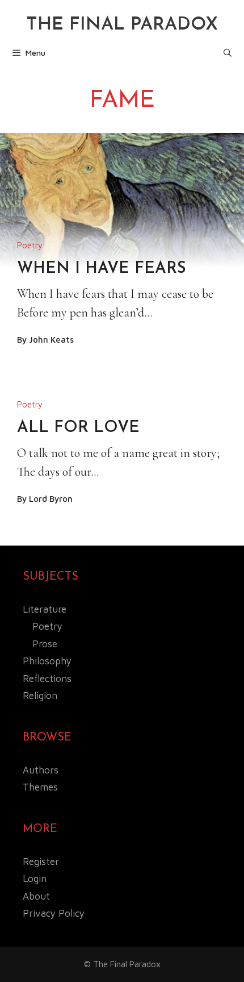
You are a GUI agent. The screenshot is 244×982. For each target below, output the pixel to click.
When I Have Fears (101, 269)
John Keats (51, 339)
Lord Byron (51, 499)
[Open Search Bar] (227, 53)
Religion (40, 695)
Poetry (30, 245)
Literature (44, 609)
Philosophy (47, 661)
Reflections (47, 678)
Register (41, 861)
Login (35, 878)
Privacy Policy (54, 913)
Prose (44, 644)
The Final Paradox (122, 25)
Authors (40, 770)
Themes (40, 787)
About (36, 896)
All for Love (78, 428)
